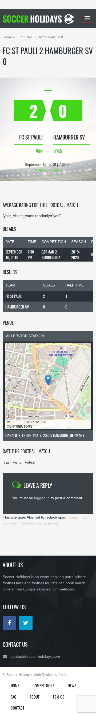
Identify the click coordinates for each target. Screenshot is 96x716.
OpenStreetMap (61, 421)
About (34, 697)
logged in (42, 498)
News (72, 685)
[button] (48, 380)
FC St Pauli (13, 296)
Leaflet (17, 421)
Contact (17, 708)
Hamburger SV (17, 307)
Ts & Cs (58, 697)
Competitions (43, 685)
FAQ (13, 697)
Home (7, 37)
